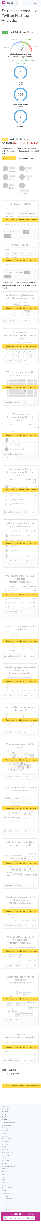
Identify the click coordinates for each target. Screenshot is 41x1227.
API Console (6, 1161)
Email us (7, 1210)
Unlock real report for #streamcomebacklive (22, 1085)
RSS (5, 1201)
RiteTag (4, 1117)
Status (4, 1182)
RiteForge (5, 1109)
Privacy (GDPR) (7, 1188)
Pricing (4, 1171)
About (4, 1177)
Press (4, 1185)
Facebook (7, 1207)
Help (3, 1180)
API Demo (5, 1155)
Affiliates (5, 1174)
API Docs (5, 1163)
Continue (30, 1218)
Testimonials (8, 1199)
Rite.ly (4, 1114)
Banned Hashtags (10, 1122)
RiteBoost (5, 1111)
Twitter (7, 1204)
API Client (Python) (8, 1166)
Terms (4, 1191)
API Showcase (7, 1158)
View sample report (26, 158)
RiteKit (4, 1120)
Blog (6, 1196)
